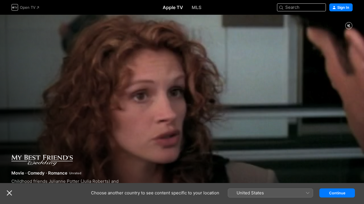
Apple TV (173, 7)
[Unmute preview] (349, 26)
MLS (196, 7)
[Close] (9, 193)
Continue (337, 193)
